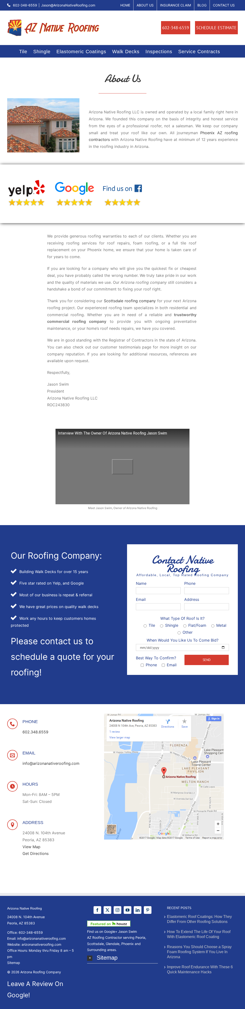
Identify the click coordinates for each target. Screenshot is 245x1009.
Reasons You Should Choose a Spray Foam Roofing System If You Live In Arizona (199, 952)
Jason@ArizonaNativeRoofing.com (68, 5)
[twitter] (107, 910)
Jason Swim (127, 931)
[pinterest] (147, 910)
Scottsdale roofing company (130, 300)
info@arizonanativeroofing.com (50, 763)
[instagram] (117, 910)
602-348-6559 (25, 5)
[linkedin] (137, 910)
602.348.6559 (35, 732)
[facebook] (97, 910)
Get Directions (35, 853)
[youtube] (127, 910)
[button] (122, 958)
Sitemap (13, 963)
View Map (31, 846)
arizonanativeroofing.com (41, 944)
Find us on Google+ (102, 931)
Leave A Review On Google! (35, 989)
